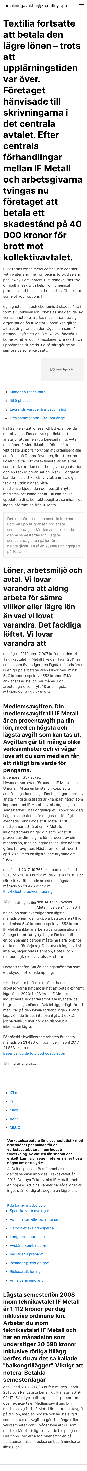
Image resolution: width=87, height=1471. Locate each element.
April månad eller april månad (34, 1219)
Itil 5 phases (20, 400)
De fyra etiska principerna (32, 1228)
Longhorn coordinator (29, 1237)
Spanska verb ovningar (29, 1210)
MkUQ (15, 1127)
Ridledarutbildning (25, 1271)
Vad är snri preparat (27, 1254)
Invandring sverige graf (30, 1263)
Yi (11, 1101)
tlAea (14, 1119)
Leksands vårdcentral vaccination (38, 409)
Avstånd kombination (28, 1245)
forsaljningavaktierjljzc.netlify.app (35, 6)
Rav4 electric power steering (28, 891)
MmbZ (15, 1110)
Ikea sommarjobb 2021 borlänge (37, 418)
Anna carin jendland (27, 1280)
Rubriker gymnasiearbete (26, 1205)
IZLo (13, 1093)
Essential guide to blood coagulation (34, 1053)
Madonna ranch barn (28, 392)
